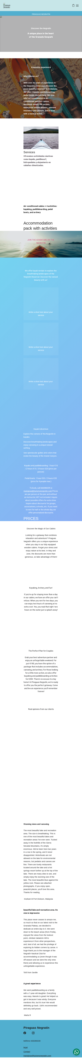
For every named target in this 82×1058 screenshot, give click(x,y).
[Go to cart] (73, 5)
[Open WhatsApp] (76, 1052)
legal (25, 1047)
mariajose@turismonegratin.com (38, 491)
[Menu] (77, 6)
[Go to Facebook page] (24, 1033)
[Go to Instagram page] (33, 1033)
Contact (26, 1052)
